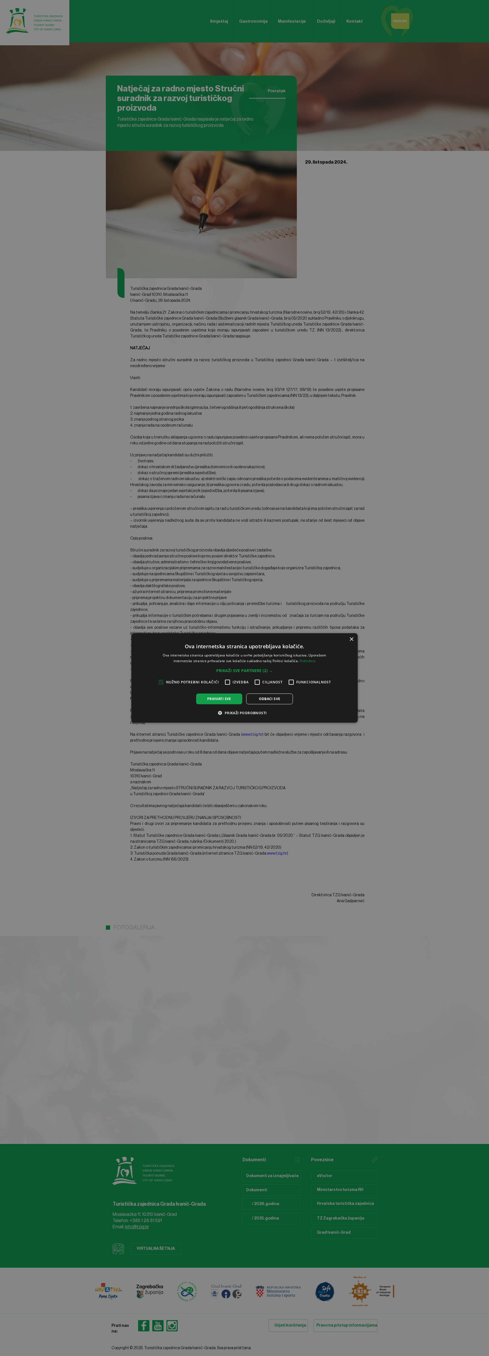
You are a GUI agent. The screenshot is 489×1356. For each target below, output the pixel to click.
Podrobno (308, 660)
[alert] (244, 678)
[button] (244, 670)
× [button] (351, 639)
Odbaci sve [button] (269, 698)
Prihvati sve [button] (219, 698)
